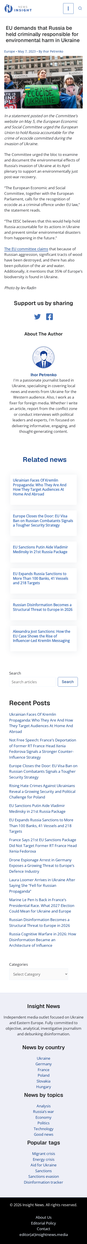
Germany (43, 1063)
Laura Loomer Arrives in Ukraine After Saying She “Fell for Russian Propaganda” (42, 885)
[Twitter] (37, 316)
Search (15, 673)
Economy (43, 1117)
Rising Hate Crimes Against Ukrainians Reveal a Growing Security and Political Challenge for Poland (42, 791)
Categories (18, 964)
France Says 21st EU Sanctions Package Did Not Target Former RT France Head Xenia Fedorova (43, 845)
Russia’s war (43, 1111)
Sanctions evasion (43, 1176)
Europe (9, 51)
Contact (43, 1228)
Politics (43, 1122)
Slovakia (43, 1081)
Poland (44, 1075)
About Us (44, 1217)
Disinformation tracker (43, 1182)
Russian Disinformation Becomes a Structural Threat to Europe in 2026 (42, 607)
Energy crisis (43, 1159)
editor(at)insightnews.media (43, 1234)
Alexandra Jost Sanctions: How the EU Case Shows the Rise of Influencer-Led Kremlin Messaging (41, 636)
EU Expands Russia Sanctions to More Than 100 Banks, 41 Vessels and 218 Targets (40, 578)
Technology (44, 1128)
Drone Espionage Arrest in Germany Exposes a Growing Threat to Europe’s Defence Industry (41, 865)
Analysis (44, 1105)
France (44, 1069)
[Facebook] (49, 316)
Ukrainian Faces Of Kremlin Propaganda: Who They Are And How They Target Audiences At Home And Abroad (39, 487)
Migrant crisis (43, 1153)
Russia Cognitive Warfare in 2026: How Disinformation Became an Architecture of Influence (42, 939)
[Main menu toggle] (68, 8)
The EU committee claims (26, 248)
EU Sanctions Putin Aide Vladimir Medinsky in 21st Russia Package (40, 549)
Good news (43, 1134)
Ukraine (43, 1058)
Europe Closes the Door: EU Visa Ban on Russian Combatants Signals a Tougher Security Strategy (43, 521)
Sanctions (43, 1170)
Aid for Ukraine (44, 1165)
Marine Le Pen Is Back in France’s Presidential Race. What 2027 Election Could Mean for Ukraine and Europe (41, 905)
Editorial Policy (43, 1223)
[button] (80, 8)
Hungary (43, 1086)
